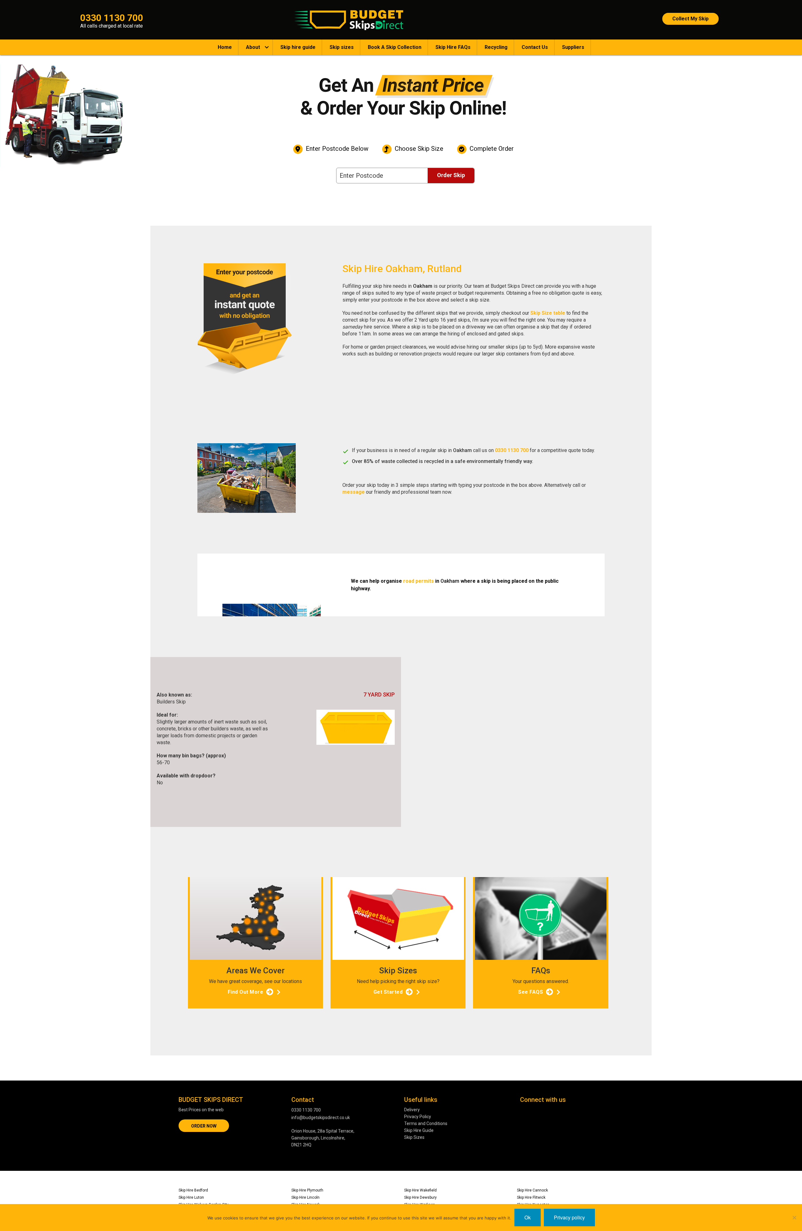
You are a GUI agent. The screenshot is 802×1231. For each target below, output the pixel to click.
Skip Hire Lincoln (305, 1197)
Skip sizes (342, 47)
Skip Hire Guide (419, 1130)
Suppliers (573, 47)
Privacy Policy (417, 1116)
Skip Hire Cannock (532, 1190)
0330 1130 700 (512, 450)
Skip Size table (547, 313)
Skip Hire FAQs (453, 47)
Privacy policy (569, 1217)
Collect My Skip (690, 19)
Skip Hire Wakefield (420, 1190)
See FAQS (530, 992)
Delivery (412, 1109)
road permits (418, 581)
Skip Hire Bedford (193, 1190)
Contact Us (535, 47)
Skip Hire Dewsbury (420, 1197)
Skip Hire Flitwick (531, 1197)
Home (225, 47)
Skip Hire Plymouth (307, 1190)
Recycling (496, 47)
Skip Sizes (414, 1137)
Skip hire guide (297, 47)
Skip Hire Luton (191, 1197)
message (353, 492)
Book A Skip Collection (394, 47)
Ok (527, 1217)
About (253, 47)
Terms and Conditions (425, 1123)
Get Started (388, 992)
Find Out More (245, 992)
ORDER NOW (203, 1125)
